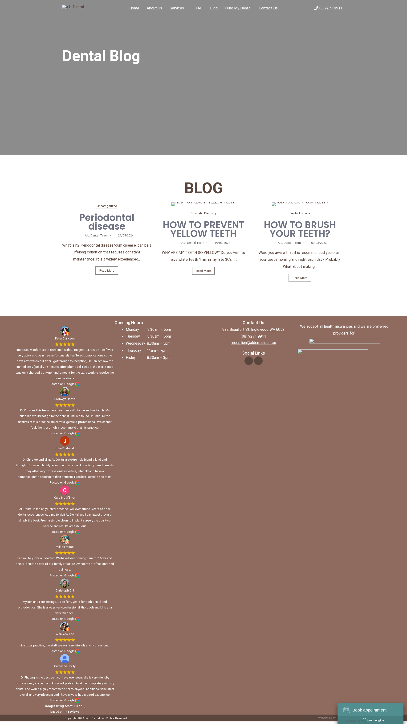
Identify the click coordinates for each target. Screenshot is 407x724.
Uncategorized (107, 206)
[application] (186, 8)
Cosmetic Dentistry (203, 213)
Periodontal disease (106, 222)
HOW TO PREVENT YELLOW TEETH (203, 229)
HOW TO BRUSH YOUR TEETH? (300, 229)
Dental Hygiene (300, 213)
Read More (106, 270)
